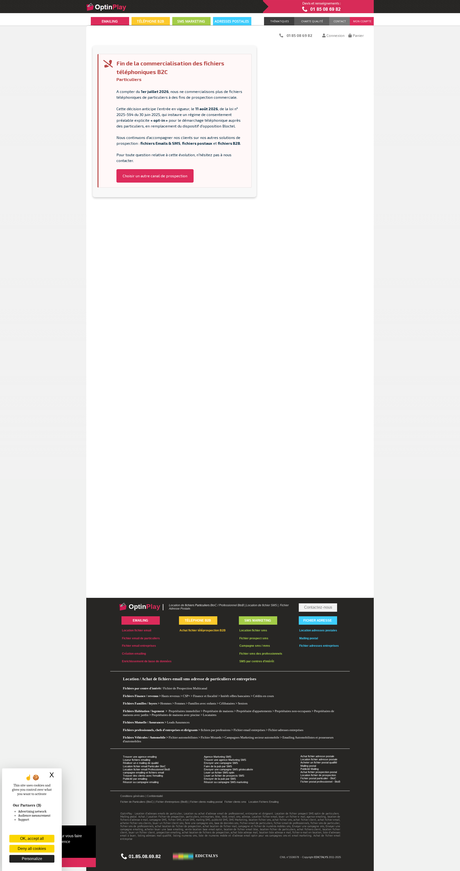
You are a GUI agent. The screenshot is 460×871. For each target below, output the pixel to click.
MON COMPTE (361, 21)
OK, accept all (32, 838)
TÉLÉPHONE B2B (150, 21)
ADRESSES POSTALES (232, 21)
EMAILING (110, 21)
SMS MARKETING (191, 21)
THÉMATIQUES (279, 21)
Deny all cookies (32, 849)
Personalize (32, 859)
